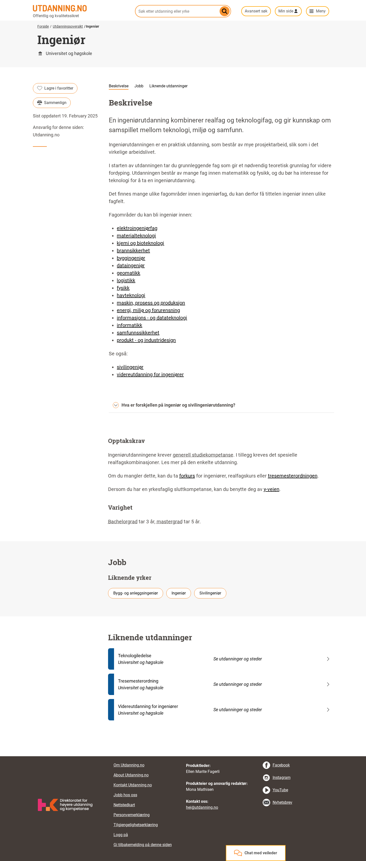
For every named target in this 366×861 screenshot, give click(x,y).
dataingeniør (131, 266)
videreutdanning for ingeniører (150, 374)
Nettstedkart (124, 805)
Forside (43, 26)
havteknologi (131, 295)
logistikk (126, 280)
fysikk (123, 288)
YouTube (280, 790)
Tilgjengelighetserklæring (136, 824)
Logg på (121, 834)
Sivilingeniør (210, 593)
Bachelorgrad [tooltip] (122, 522)
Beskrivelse (118, 86)
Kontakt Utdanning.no (133, 785)
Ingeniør (179, 593)
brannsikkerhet (133, 251)
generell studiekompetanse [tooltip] (203, 455)
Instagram (282, 777)
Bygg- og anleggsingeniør (135, 593)
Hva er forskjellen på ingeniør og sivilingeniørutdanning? (178, 405)
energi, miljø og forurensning (148, 310)
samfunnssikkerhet (138, 333)
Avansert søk (256, 11)
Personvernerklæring (132, 814)
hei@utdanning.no (202, 807)
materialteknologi (136, 236)
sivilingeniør (130, 367)
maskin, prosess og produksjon (151, 303)
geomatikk (128, 273)
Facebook (281, 765)
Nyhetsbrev (282, 802)
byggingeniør (131, 258)
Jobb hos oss (125, 795)
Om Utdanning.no (129, 765)
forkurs (187, 476)
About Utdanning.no (131, 775)
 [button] (183, 756)
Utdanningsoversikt (68, 26)
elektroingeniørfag (137, 228)
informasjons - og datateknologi (152, 318)
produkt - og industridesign (146, 340)
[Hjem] (81, 8)
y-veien (271, 489)
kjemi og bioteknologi (140, 243)
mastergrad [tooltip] (170, 522)
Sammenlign (55, 102)
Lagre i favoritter (58, 88)
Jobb (138, 86)
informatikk (129, 325)
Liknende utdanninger (168, 86)
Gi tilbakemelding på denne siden (143, 844)
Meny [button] (321, 11)
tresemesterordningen (292, 476)
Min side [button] (285, 11)
